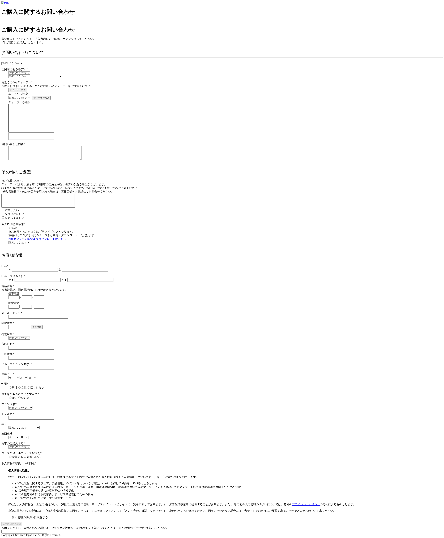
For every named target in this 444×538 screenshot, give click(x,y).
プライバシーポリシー (306, 504)
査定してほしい (14, 217)
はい (15, 397)
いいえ (25, 397)
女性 (24, 387)
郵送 (15, 227)
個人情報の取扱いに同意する (30, 517)
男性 (15, 387)
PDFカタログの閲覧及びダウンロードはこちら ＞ (39, 238)
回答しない (37, 387)
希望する (17, 456)
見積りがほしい (14, 213)
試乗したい (12, 210)
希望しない (34, 456)
